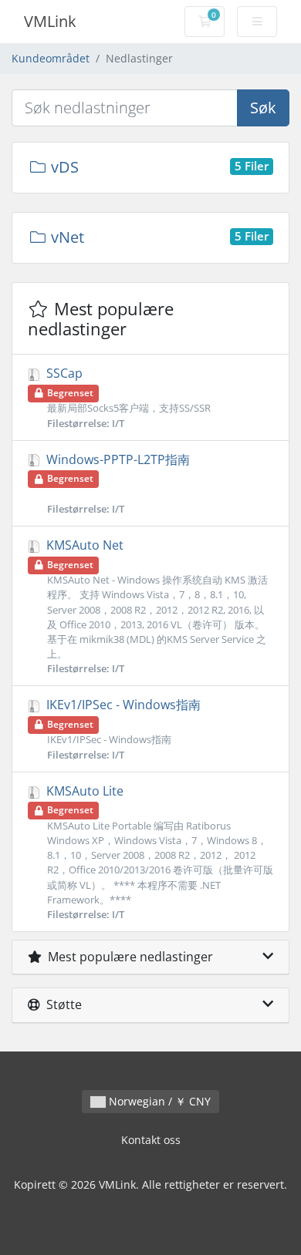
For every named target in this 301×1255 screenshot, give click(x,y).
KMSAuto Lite (158, 851)
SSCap (127, 397)
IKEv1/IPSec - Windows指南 (122, 728)
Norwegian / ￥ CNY (158, 1101)
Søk (263, 107)
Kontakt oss (151, 1139)
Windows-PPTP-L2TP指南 (116, 483)
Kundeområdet (51, 58)
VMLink (50, 21)
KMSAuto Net (155, 606)
